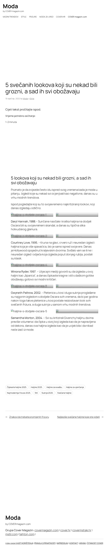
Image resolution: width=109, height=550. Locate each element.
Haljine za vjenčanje (75, 387)
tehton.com (26, 534)
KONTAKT (73, 543)
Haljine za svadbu (54, 387)
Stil (36, 392)
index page (10, 543)
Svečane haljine (64, 392)
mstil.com (11, 534)
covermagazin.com (46, 530)
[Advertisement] (54, 59)
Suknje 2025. (47, 392)
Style (32, 98)
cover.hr (65, 530)
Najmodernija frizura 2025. (19, 392)
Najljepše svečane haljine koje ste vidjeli (78, 416)
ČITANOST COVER (95, 543)
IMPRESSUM (62, 543)
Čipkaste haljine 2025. (17, 387)
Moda (10, 6)
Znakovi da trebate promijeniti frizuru (29, 416)
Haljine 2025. (37, 387)
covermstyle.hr (81, 530)
